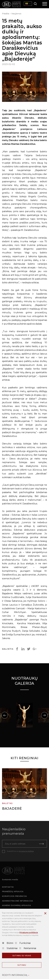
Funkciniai (24, 943)
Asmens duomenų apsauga (16, 905)
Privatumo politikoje (28, 932)
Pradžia (5, 13)
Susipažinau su (20, 851)
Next (44, 715)
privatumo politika (26, 851)
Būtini (10, 943)
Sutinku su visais (21, 955)
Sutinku (21, 965)
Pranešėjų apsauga (12, 891)
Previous (4, 715)
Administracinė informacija (17, 901)
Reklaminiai (30, 948)
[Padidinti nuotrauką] (24, 87)
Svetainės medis (10, 879)
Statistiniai (12, 948)
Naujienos (16, 13)
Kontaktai (8, 887)
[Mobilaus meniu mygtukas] (44, 4)
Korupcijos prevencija (14, 896)
